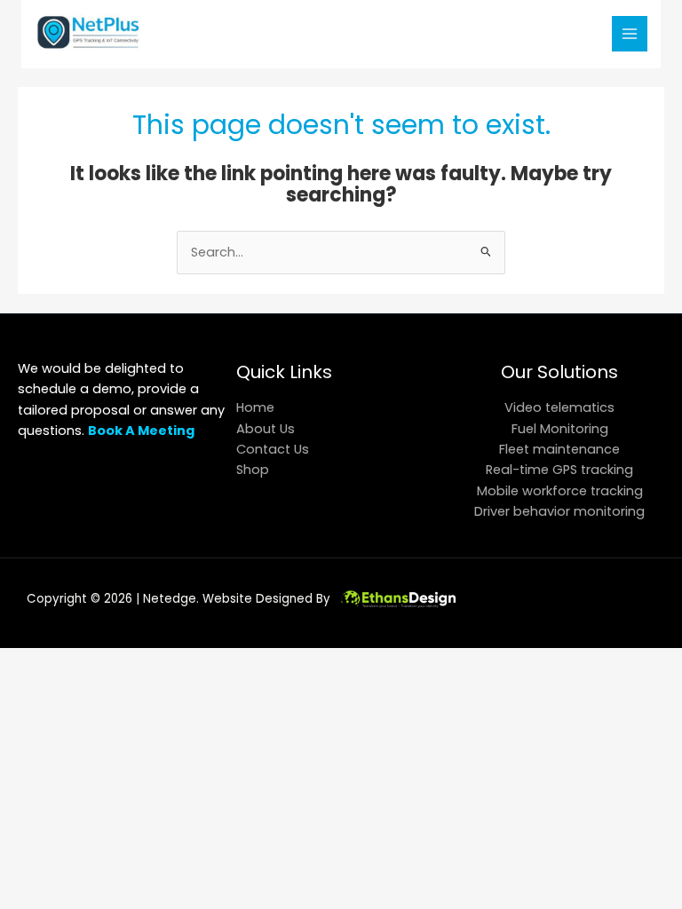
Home (255, 407)
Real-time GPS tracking (559, 469)
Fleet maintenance (559, 449)
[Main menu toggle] (629, 33)
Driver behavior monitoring (559, 511)
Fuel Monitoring (560, 429)
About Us (265, 429)
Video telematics (559, 407)
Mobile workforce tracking (560, 491)
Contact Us (272, 449)
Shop (252, 469)
